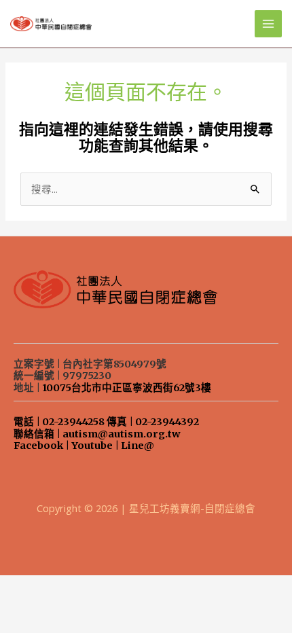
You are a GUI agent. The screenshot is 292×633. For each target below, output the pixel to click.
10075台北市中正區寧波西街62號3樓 (126, 388)
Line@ (137, 445)
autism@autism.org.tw (121, 434)
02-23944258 (73, 422)
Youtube (92, 445)
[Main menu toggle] (268, 23)
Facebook (38, 445)
